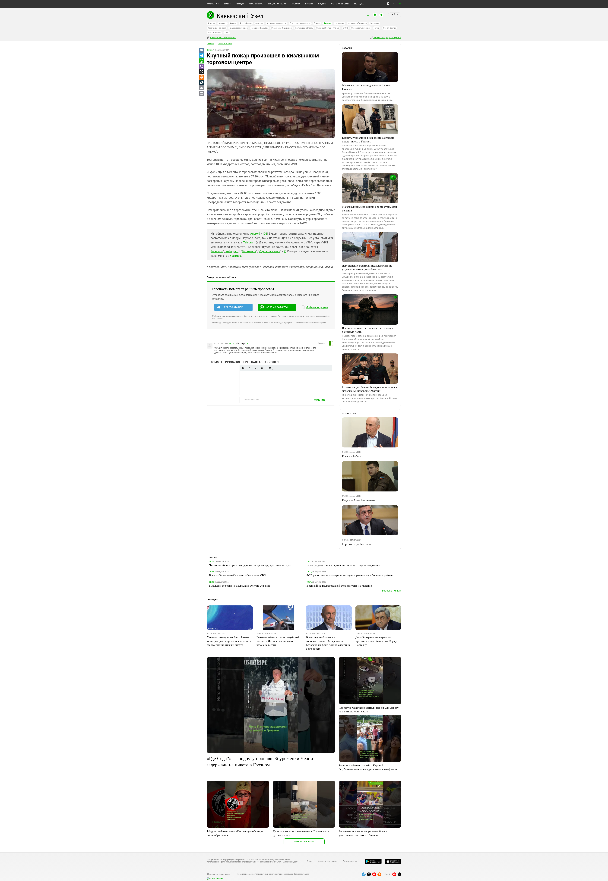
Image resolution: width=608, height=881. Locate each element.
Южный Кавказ (214, 33)
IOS (265, 233)
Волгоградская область (300, 23)
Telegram (249, 242)
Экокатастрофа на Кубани (387, 37)
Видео (322, 3)
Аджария (222, 23)
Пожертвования (350, 861)
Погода (359, 3)
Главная (210, 43)
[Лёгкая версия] (388, 3)
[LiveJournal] (201, 82)
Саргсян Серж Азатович (356, 544)
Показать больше (304, 841)
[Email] (201, 88)
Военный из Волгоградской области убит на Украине (339, 585)
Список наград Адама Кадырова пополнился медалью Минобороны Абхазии (369, 389)
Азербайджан (246, 23)
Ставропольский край (360, 28)
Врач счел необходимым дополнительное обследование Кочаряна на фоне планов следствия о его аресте (328, 642)
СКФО (345, 28)
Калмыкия (374, 23)
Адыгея (233, 23)
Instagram (231, 251)
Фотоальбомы (340, 3)
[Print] (201, 93)
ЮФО (227, 33)
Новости (212, 3)
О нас (309, 861)
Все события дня (391, 591)
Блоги (309, 3)
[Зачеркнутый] (262, 368)
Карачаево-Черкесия (217, 28)
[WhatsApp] (201, 61)
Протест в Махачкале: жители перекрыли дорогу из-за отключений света (369, 709)
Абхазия (211, 23)
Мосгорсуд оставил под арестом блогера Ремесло (366, 87)
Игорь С (232, 343)
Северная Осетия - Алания (327, 28)
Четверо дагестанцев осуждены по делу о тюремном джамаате (345, 565)
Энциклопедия (277, 3)
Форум (296, 3)
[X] (201, 72)
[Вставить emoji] (270, 368)
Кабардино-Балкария (357, 23)
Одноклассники (269, 251)
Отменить (319, 400)
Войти (395, 15)
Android (255, 233)
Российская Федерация (281, 28)
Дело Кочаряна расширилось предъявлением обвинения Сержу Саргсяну (376, 641)
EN (400, 4)
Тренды (239, 3)
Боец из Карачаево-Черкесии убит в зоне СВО (237, 575)
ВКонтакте (249, 251)
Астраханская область (276, 23)
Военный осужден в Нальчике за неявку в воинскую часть (367, 330)
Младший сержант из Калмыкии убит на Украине (239, 585)
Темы (226, 3)
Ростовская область (304, 28)
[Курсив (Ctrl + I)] (249, 368)
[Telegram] (201, 55)
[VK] (201, 50)
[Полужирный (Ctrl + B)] (243, 368)
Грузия (317, 23)
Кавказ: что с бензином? (223, 37)
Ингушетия (339, 23)
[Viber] (201, 66)
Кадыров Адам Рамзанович (358, 500)
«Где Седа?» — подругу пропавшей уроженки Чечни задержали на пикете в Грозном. (260, 761)
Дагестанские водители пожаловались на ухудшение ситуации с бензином (367, 267)
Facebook (217, 251)
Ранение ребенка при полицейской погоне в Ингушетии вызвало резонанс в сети (277, 641)
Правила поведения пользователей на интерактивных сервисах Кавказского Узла (273, 874)
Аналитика (256, 3)
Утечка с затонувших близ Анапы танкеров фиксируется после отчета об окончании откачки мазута (229, 641)
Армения (259, 23)
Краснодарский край (238, 28)
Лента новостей (225, 43)
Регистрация (251, 399)
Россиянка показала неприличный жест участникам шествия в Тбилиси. (363, 833)
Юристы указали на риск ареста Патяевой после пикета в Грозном (368, 139)
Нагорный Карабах (259, 28)
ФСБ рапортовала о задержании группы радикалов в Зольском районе (350, 575)
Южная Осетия (389, 28)
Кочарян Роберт (351, 456)
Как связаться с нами (327, 861)
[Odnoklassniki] (201, 77)
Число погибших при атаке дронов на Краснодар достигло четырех (250, 565)
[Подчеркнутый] (255, 368)
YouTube (235, 255)
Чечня (376, 28)
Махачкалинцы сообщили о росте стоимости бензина (369, 208)
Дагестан (327, 23)
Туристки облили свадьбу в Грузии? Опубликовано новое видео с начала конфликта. (368, 767)
